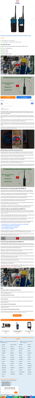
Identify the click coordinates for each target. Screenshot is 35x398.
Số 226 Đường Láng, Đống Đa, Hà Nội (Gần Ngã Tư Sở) (9, 342)
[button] (1, 2)
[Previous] (0, 328)
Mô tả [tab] (2, 109)
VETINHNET (20, 265)
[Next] (34, 328)
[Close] (17, 387)
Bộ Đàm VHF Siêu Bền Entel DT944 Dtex (8, 228)
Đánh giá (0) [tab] (6, 109)
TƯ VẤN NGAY (24, 97)
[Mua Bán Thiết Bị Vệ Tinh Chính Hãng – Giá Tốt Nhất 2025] (17, 2)
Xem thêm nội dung (17, 315)
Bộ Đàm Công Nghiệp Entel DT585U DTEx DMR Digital (10, 227)
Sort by (30, 100)
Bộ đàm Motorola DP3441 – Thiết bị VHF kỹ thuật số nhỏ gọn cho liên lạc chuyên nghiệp (15, 224)
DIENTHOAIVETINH (15, 265)
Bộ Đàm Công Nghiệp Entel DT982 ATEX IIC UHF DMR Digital (11, 225)
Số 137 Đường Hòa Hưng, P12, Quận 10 (26, 342)
